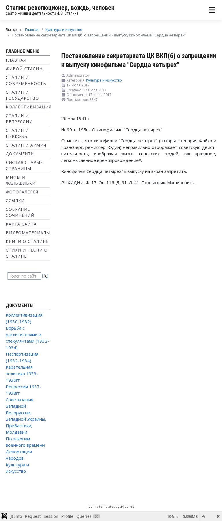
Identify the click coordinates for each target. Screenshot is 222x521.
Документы (20, 153)
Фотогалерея (22, 192)
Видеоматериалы (28, 232)
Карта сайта (21, 224)
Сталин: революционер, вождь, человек (60, 7)
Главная (16, 60)
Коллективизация (28, 107)
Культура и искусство (104, 80)
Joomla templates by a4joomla (111, 506)
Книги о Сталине (27, 241)
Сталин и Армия (26, 145)
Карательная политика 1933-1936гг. (22, 373)
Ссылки (15, 200)
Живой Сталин (24, 68)
